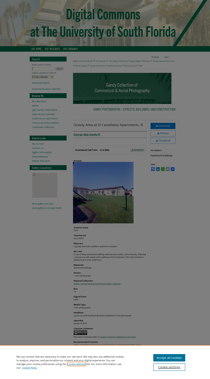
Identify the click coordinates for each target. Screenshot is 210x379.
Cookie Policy (29, 367)
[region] (105, 362)
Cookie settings (76, 364)
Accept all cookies (169, 358)
